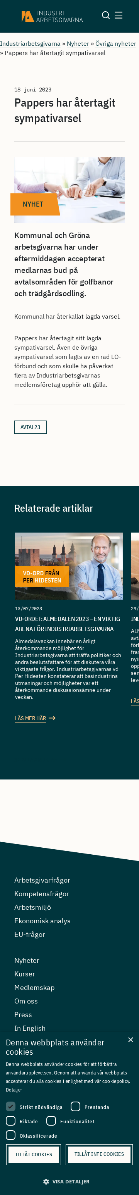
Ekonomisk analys (42, 920)
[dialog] (69, 1113)
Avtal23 (30, 427)
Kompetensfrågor (41, 893)
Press (23, 1014)
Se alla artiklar (35, 759)
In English (30, 1028)
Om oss (26, 1001)
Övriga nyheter (115, 43)
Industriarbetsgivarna (30, 43)
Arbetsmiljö (32, 907)
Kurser (24, 973)
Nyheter (78, 43)
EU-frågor (29, 934)
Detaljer (14, 1089)
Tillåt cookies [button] (34, 1154)
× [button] (130, 1040)
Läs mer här (30, 718)
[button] (69, 1181)
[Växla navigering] (119, 16)
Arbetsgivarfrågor (42, 880)
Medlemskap (34, 987)
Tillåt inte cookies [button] (99, 1154)
